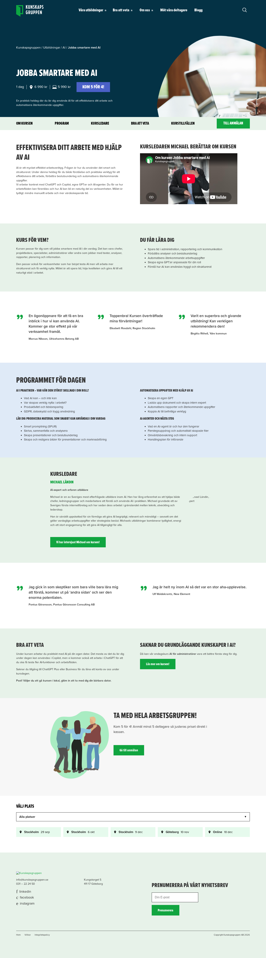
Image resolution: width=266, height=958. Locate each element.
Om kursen (24, 123)
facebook (27, 897)
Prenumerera (165, 910)
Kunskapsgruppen (28, 48)
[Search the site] (244, 9)
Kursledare (100, 123)
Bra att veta (140, 123)
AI (64, 48)
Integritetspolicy (42, 935)
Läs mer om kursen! (157, 664)
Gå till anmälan (129, 750)
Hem (18, 935)
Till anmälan (233, 123)
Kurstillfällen (183, 123)
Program (62, 123)
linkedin (25, 892)
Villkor (28, 935)
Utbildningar (51, 48)
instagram (27, 903)
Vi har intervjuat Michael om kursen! (78, 542)
